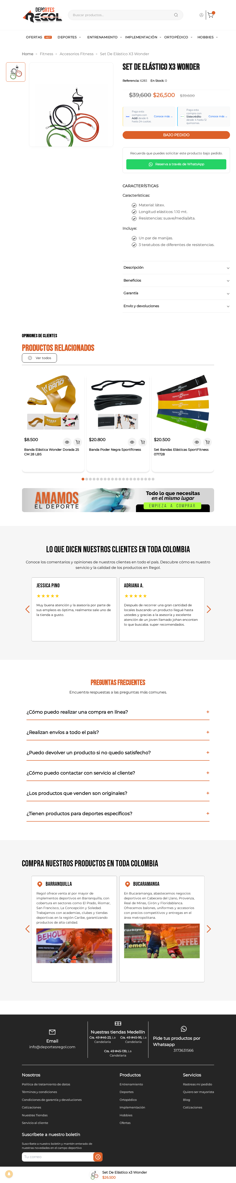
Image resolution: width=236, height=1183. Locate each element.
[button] (83, 479)
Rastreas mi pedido (197, 1084)
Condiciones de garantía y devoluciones (52, 1100)
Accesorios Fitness (77, 54)
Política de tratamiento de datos (46, 1084)
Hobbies (206, 37)
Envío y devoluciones (141, 306)
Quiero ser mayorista (198, 1092)
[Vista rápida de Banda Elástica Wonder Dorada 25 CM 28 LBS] (67, 442)
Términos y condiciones (39, 1092)
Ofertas (38, 37)
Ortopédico (176, 37)
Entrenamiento (102, 37)
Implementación (141, 37)
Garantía (131, 293)
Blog (186, 1100)
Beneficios (132, 280)
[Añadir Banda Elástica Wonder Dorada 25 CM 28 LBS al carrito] (77, 442)
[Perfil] (201, 15)
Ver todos (43, 358)
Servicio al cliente (35, 1123)
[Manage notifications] (9, 1174)
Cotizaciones (31, 1107)
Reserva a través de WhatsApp (179, 164)
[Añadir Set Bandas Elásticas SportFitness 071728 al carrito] (207, 442)
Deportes (67, 37)
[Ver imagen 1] (15, 72)
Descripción (134, 267)
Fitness (46, 54)
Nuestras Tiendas (34, 1115)
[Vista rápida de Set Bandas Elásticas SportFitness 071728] (196, 442)
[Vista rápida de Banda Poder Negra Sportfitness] (132, 442)
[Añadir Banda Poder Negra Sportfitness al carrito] (142, 442)
